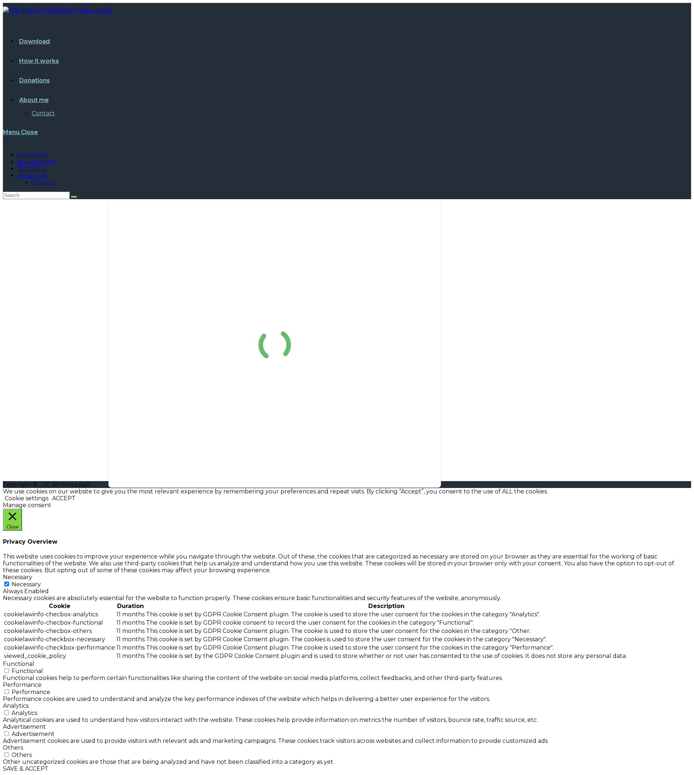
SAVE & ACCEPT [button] (25, 768)
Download (32, 154)
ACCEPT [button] (64, 498)
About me (32, 175)
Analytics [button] (16, 705)
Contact (43, 182)
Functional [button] (18, 663)
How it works (36, 161)
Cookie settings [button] (26, 498)
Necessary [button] (17, 577)
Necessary (26, 584)
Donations (32, 168)
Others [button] (13, 747)
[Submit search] (74, 197)
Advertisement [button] (24, 726)
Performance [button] (22, 684)
